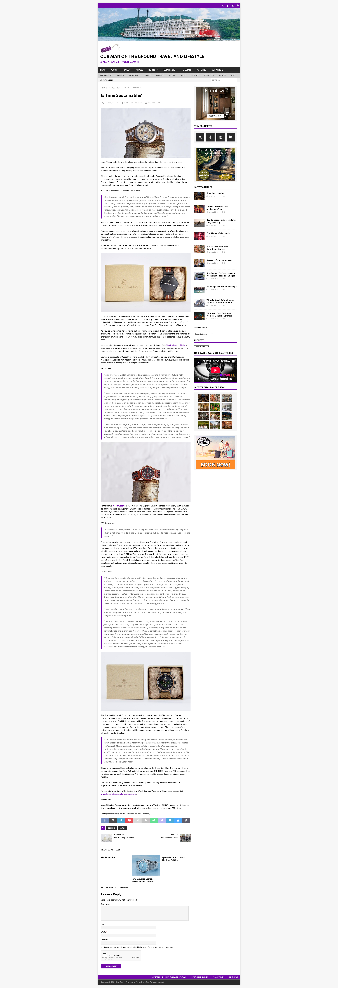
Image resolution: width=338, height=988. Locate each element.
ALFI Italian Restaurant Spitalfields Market (217, 247)
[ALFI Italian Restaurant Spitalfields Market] (199, 249)
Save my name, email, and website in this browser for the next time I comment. (139, 947)
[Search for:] (224, 80)
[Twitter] (222, 5)
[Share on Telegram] (170, 820)
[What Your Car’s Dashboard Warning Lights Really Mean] (199, 316)
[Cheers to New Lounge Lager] (199, 263)
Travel (125, 70)
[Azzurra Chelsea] (227, 416)
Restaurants (169, 70)
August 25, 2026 (214, 225)
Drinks (183, 75)
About (114, 70)
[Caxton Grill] (227, 398)
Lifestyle (187, 70)
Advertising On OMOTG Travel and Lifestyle (169, 977)
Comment (105, 904)
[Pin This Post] (129, 820)
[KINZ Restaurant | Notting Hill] (203, 407)
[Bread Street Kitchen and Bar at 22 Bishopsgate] (203, 416)
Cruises (139, 70)
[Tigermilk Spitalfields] (215, 416)
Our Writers (217, 70)
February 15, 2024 (112, 103)
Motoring (201, 70)
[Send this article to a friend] (137, 820)
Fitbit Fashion (108, 857)
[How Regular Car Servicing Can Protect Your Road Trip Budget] (199, 276)
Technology (209, 75)
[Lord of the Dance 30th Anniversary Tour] (199, 209)
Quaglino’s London (215, 193)
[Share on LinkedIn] (121, 820)
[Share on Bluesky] (178, 820)
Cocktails (160, 75)
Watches (222, 75)
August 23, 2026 (214, 279)
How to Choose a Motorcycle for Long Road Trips (221, 221)
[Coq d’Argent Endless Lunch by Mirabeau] (203, 425)
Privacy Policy (218, 977)
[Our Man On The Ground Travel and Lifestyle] (169, 39)
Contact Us (233, 977)
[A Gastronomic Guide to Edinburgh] (215, 425)
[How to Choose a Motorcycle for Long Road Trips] (199, 223)
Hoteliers (195, 75)
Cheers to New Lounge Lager (219, 260)
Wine (233, 75)
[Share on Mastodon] (162, 820)
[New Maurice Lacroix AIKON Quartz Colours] (146, 865)
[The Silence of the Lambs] (199, 236)
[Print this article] (146, 820)
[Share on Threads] (186, 820)
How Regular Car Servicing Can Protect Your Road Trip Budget (220, 274)
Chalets (148, 75)
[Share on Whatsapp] (154, 820)
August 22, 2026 (214, 305)
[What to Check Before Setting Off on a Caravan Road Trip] (199, 303)
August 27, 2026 (214, 196)
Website (104, 940)
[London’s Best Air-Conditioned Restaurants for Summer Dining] (227, 407)
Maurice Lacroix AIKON (175, 345)
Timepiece (111, 828)
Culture (172, 75)
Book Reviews (134, 75)
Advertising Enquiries (199, 977)
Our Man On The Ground (133, 103)
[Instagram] (233, 5)
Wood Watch (118, 506)
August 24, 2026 (214, 252)
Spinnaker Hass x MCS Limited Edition (173, 859)
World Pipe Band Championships (221, 286)
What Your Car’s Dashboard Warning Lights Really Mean (219, 314)
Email (103, 932)
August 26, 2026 (214, 212)
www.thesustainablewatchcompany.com (118, 794)
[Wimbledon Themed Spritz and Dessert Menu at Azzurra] (215, 407)
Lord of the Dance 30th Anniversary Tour (217, 207)
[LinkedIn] (238, 5)
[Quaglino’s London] (199, 196)
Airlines (120, 75)
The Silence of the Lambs (218, 233)
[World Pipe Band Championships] (199, 289)
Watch (122, 828)
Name (104, 924)
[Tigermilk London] (227, 425)
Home (102, 70)
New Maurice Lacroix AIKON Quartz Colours (143, 880)
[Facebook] (227, 5)
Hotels (152, 70)
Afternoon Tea (106, 75)
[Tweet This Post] (113, 820)
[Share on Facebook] (105, 820)
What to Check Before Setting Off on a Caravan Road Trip (220, 301)
